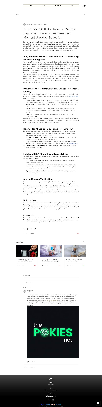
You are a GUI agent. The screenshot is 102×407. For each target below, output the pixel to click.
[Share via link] (35, 229)
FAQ (51, 386)
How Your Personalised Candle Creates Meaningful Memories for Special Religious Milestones (50, 260)
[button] (83, 6)
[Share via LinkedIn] (31, 229)
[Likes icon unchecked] (28, 362)
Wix (62, 406)
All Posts (17, 14)
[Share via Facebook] (24, 229)
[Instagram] (53, 400)
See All (84, 242)
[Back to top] (51, 378)
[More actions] (78, 24)
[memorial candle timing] (75, 251)
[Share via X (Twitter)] (27, 229)
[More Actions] (78, 291)
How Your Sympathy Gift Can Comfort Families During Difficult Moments (25, 260)
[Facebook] (49, 400)
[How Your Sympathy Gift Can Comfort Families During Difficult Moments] (27, 251)
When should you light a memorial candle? (74, 260)
